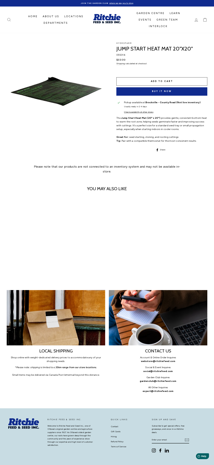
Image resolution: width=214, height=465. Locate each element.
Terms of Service (118, 446)
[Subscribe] (187, 440)
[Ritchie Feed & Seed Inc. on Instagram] (154, 450)
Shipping (120, 63)
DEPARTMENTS (55, 22)
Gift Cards (116, 431)
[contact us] (158, 317)
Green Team (167, 19)
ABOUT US (51, 16)
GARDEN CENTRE (150, 13)
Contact (114, 426)
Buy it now (162, 91)
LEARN (175, 13)
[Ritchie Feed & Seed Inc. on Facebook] (160, 450)
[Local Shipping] (56, 317)
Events (145, 19)
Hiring (114, 436)
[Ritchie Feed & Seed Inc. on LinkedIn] (167, 450)
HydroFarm (124, 43)
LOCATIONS (73, 16)
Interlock (158, 26)
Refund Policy (117, 441)
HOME (33, 16)
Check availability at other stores (138, 112)
